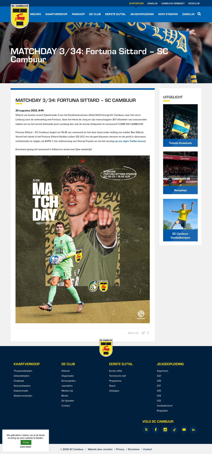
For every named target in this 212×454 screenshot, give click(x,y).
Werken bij (67, 390)
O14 (159, 395)
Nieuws (35, 14)
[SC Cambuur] (20, 16)
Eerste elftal (115, 14)
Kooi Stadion (168, 14)
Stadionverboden (23, 395)
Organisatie (67, 375)
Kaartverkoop (56, 14)
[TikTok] (174, 429)
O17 (159, 385)
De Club (95, 14)
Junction (108, 449)
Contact (65, 405)
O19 (159, 380)
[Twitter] (146, 429)
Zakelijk (152, 3)
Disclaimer (134, 449)
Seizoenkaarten (22, 385)
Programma (115, 380)
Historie (65, 370)
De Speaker (67, 400)
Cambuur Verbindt (173, 3)
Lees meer (25, 446)
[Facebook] (155, 429)
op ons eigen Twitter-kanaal (130, 141)
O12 (159, 400)
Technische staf (117, 375)
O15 (159, 390)
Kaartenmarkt (21, 390)
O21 (159, 375)
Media (64, 395)
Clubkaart (19, 380)
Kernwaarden (68, 380)
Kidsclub (194, 3)
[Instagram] (165, 429)
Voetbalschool (164, 405)
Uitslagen (114, 390)
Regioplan (162, 410)
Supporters (136, 3)
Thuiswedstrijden (23, 370)
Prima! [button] (26, 442)
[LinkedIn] (193, 429)
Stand (112, 385)
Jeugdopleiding (142, 14)
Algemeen (162, 370)
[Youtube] (184, 429)
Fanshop (78, 14)
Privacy (120, 449)
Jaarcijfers (66, 385)
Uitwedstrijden (21, 375)
